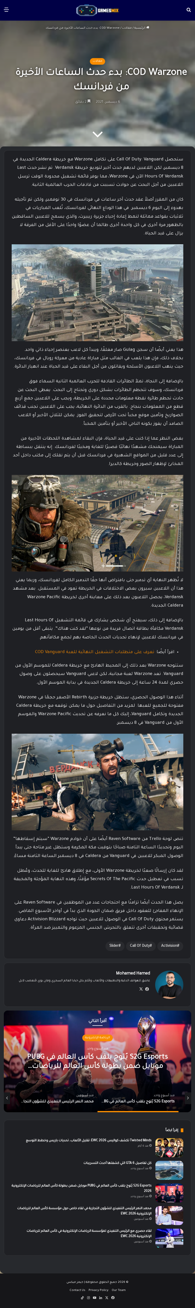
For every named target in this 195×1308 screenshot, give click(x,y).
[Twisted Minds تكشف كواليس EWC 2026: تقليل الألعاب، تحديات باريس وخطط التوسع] (169, 1147)
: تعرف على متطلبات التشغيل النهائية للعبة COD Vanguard (96, 652)
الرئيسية (140, 28)
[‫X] (141, 989)
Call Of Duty (140, 946)
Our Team (119, 1290)
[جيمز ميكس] (97, 10)
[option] (97, 1061)
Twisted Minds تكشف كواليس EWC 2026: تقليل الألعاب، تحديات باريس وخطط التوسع (89, 1140)
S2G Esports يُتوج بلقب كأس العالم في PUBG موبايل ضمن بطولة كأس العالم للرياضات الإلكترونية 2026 (97, 1066)
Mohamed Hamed (133, 973)
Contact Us (77, 1290)
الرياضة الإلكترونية (97, 1037)
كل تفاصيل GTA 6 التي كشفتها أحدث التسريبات (118, 1163)
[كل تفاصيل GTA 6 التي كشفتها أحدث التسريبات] (169, 1170)
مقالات (127, 28)
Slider (114, 946)
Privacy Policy (98, 1290)
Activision (169, 946)
